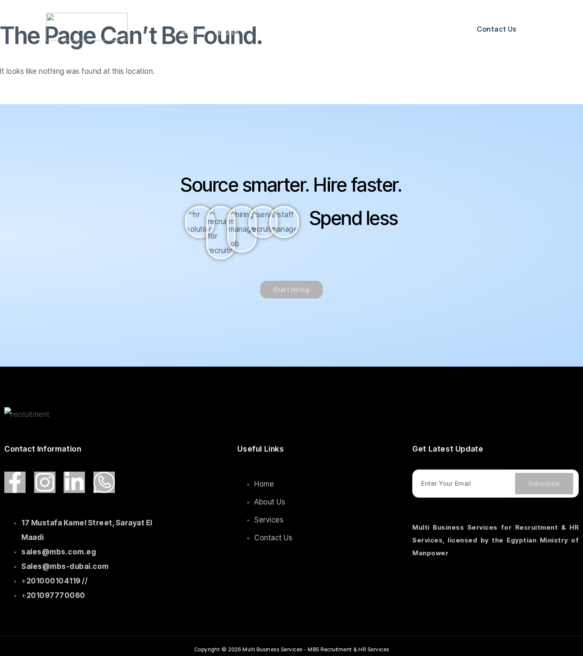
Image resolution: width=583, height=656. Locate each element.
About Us (227, 32)
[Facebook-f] (15, 482)
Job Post (344, 32)
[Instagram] (44, 482)
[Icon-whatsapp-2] (104, 482)
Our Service (271, 32)
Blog (310, 32)
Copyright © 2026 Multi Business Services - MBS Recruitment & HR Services (291, 649)
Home (190, 32)
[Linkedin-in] (74, 482)
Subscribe (544, 483)
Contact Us (387, 32)
